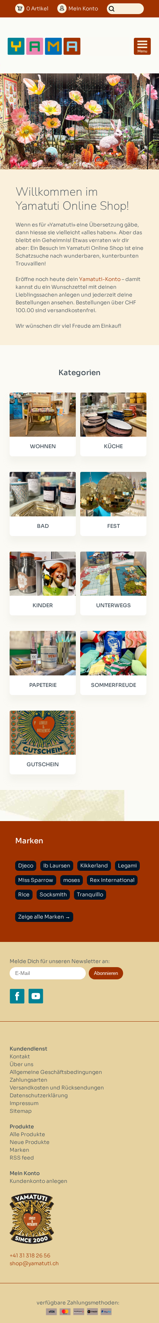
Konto (83, 8)
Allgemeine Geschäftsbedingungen (56, 1072)
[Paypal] (106, 1311)
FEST (113, 526)
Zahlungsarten (28, 1079)
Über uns (21, 1064)
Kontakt (20, 1056)
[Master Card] (65, 1311)
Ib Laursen (56, 865)
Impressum (24, 1103)
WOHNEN (43, 446)
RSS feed (22, 1157)
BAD (43, 526)
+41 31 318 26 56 (30, 1255)
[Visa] (51, 1311)
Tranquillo (90, 894)
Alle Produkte (27, 1134)
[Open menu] (142, 46)
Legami (127, 865)
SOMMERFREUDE (113, 685)
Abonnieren (106, 973)
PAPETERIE (43, 685)
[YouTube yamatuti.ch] (35, 996)
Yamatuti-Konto (100, 279)
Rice (24, 894)
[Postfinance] (78, 1311)
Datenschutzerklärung (39, 1095)
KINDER (43, 605)
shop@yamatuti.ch (34, 1263)
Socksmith (53, 894)
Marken (19, 1150)
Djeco (25, 865)
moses (71, 880)
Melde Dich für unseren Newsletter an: (60, 961)
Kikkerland (94, 865)
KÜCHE (113, 446)
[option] (79, 121)
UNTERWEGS (113, 605)
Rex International (112, 880)
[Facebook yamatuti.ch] (17, 996)
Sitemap (21, 1111)
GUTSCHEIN (43, 764)
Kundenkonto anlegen (38, 1181)
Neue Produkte (30, 1142)
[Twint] (92, 1311)
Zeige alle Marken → (44, 916)
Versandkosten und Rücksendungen (57, 1087)
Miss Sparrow (35, 880)
